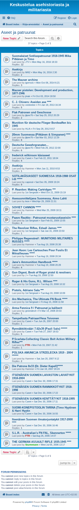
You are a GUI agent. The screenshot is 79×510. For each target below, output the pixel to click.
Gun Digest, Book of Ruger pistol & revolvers (41, 272)
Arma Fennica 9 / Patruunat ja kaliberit (37, 308)
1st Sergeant (31, 192)
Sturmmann (31, 444)
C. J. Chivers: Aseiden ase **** (31, 102)
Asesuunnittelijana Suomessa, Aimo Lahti (39, 198)
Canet (28, 158)
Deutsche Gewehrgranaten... (30, 145)
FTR (27, 345)
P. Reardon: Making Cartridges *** (34, 189)
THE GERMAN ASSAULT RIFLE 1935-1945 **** (41, 441)
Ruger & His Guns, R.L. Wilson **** (34, 281)
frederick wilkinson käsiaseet (31, 155)
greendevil (30, 311)
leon (27, 201)
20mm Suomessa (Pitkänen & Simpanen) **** (41, 134)
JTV (27, 62)
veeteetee (30, 105)
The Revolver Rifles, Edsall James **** (37, 228)
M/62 (27, 72)
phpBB (28, 502)
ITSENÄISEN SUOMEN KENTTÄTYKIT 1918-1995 (43, 398)
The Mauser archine (25, 79)
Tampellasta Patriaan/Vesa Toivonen (35, 318)
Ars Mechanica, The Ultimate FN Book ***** (39, 299)
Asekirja (17, 69)
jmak (27, 96)
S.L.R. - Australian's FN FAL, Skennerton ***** (41, 433)
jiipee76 (29, 115)
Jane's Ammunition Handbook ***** (35, 262)
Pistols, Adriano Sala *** (28, 290)
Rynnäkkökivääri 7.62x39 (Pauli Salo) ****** (39, 328)
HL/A (27, 129)
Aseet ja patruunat (18, 32)
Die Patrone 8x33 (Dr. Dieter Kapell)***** (37, 366)
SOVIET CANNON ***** (26, 207)
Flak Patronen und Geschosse (31, 112)
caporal (29, 182)
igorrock (29, 82)
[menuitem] (11, 18)
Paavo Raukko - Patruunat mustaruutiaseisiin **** (44, 217)
